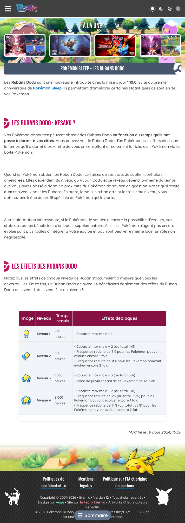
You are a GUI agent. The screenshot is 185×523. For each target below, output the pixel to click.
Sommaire (96, 515)
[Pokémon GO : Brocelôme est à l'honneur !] (70, 45)
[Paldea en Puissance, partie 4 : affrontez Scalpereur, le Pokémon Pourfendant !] (25, 45)
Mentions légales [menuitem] (85, 482)
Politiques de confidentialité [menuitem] (53, 482)
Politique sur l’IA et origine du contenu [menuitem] (125, 482)
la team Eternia (92, 502)
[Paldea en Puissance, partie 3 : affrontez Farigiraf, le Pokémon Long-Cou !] (160, 45)
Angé (60, 502)
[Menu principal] (8, 8)
